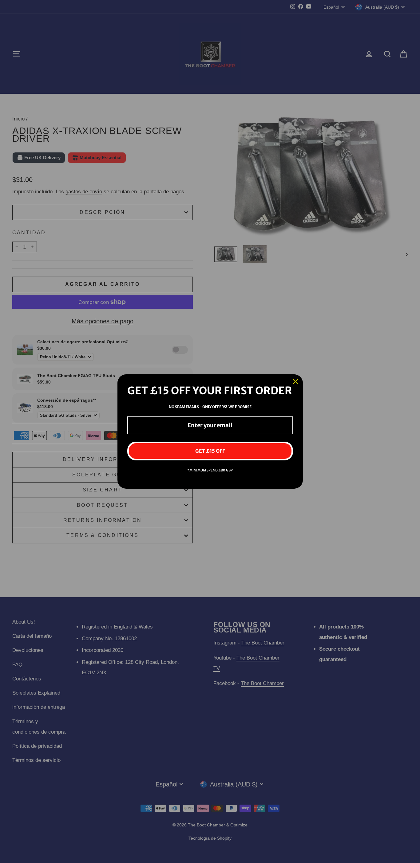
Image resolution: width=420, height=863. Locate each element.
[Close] (295, 381)
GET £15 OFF (210, 451)
